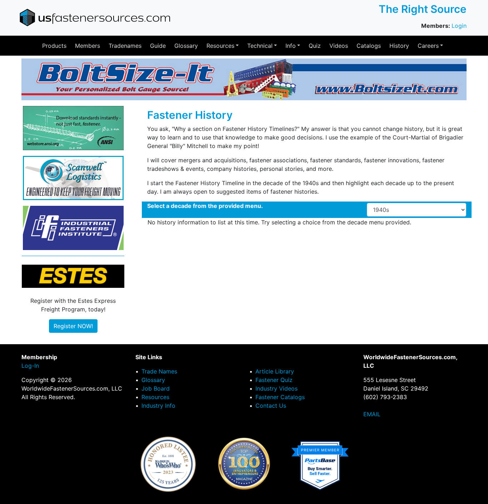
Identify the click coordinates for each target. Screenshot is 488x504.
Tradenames (125, 45)
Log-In (30, 365)
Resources (155, 397)
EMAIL (371, 414)
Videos (338, 45)
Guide (158, 45)
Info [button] (290, 45)
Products (54, 45)
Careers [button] (428, 45)
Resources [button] (220, 45)
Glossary (186, 45)
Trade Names (159, 371)
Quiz (315, 45)
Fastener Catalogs (280, 397)
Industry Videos (276, 388)
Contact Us (270, 405)
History (399, 45)
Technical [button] (260, 45)
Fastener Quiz (274, 379)
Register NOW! (73, 326)
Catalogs (369, 45)
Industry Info (158, 405)
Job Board (155, 388)
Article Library (274, 371)
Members (87, 45)
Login (459, 25)
